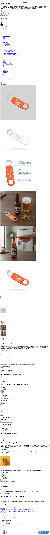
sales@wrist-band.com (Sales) (10, 53)
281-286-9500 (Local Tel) (9, 51)
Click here (41, 446)
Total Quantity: (3, 475)
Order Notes (2, 430)
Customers (2, 508)
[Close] (0, 489)
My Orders (5, 29)
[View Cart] (1, 21)
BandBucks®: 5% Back (7, 45)
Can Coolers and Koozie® (8, 64)
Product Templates (6, 44)
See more (2, 404)
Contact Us (30, 507)
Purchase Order (13, 509)
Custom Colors (6, 43)
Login (4, 30)
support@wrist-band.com (16, 517)
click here (24, 491)
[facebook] (1, 58)
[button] (25, 22)
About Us (5, 34)
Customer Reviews (6, 36)
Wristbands (5, 62)
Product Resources (18, 511)
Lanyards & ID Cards (7, 63)
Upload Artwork (6, 42)
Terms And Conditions (23, 507)
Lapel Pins (5, 67)
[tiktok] (7, 58)
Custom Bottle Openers (7, 79)
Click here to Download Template (14, 374)
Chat (3, 474)
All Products (5, 71)
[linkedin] (6, 504)
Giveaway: (5, 476)
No (3, 440)
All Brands (5, 61)
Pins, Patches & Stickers (7, 69)
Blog (4, 38)
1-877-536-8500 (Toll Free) (9, 50)
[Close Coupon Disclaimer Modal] (0, 4)
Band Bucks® (32, 511)
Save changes (6, 493)
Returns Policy (25, 509)
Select (4, 438)
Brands (4, 60)
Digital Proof (2, 428)
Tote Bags (5, 66)
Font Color (2, 427)
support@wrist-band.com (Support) (11, 54)
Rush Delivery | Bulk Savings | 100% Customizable (10, 1)
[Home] (3, 76)
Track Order (8, 509)
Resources (2, 510)
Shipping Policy (16, 507)
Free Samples (19, 509)
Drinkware (5, 65)
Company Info (3, 505)
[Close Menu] (1, 25)
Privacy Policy (9, 507)
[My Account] (0, 19)
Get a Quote (2, 74)
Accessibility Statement (36, 507)
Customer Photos (11, 511)
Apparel (4, 70)
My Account (5, 28)
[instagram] (4, 58)
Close (2, 493)
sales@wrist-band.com (6, 517)
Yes (3, 439)
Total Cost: (3, 477)
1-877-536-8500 (5, 472)
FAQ (4, 37)
